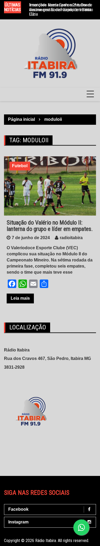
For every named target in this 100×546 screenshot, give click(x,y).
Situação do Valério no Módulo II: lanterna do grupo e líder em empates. (50, 225)
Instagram (18, 522)
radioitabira (71, 237)
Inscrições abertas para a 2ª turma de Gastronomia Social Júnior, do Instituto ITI (61, 9)
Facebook (18, 509)
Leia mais (20, 298)
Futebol (19, 166)
